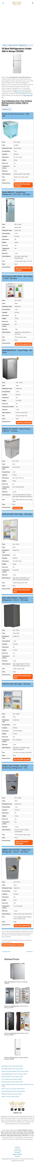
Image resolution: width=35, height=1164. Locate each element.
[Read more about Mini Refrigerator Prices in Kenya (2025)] (17, 971)
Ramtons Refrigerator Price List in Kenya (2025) (16, 1006)
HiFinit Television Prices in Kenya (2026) (12, 1081)
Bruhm (16, 91)
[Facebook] (12, 1109)
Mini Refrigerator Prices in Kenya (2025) (15, 982)
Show (9, 109)
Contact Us (18, 1149)
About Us (17, 1147)
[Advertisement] (17, 24)
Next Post (30, 951)
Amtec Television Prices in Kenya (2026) (12, 1076)
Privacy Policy (17, 1150)
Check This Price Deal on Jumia (22, 185)
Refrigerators (22, 45)
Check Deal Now (17, 508)
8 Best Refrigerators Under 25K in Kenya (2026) (16, 1058)
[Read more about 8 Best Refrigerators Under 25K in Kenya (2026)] (17, 1047)
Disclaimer (17, 1152)
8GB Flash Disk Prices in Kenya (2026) (12, 1094)
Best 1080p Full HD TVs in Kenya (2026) (12, 1068)
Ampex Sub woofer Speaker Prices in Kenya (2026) (15, 1071)
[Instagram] (19, 1109)
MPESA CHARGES (17, 1154)
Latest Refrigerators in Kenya (12, 945)
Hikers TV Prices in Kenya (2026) (10, 1096)
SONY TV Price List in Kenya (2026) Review (13, 1088)
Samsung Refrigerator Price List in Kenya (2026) (16, 1034)
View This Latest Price (23, 344)
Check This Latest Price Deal (22, 590)
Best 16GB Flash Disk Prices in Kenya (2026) (13, 1091)
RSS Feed (17, 1156)
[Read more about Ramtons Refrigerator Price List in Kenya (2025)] (17, 995)
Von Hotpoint (25, 91)
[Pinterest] (23, 1109)
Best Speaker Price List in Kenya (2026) (12, 1066)
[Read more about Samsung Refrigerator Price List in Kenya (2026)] (17, 1021)
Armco (20, 91)
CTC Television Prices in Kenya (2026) (12, 1079)
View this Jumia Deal (24, 422)
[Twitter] (15, 1109)
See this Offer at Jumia (22, 759)
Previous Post (6, 951)
